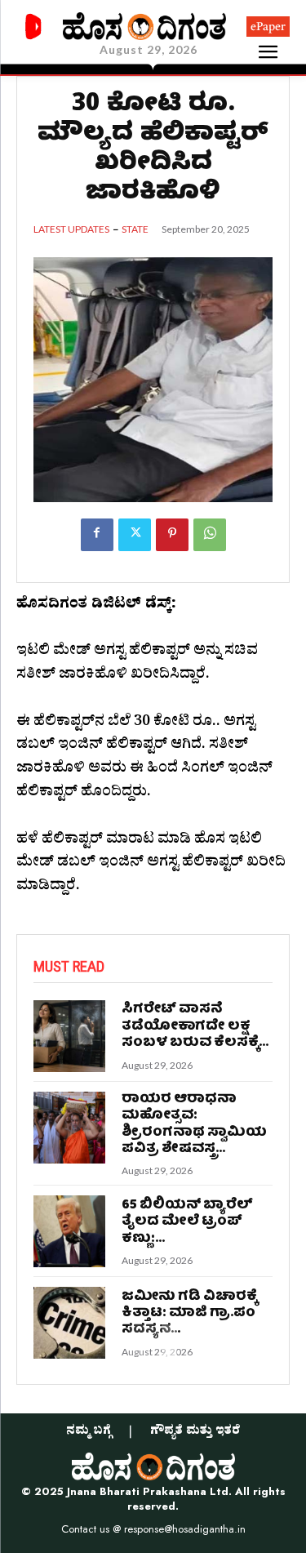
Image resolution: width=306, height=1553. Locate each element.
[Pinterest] (172, 534)
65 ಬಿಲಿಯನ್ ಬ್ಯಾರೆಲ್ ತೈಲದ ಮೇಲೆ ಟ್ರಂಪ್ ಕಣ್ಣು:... (187, 1222)
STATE (135, 229)
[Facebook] (97, 534)
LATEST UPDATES (71, 229)
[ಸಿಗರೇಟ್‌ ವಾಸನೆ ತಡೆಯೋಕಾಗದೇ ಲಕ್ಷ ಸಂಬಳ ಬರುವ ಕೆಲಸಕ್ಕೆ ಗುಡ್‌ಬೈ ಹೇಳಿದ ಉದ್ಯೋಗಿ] (69, 1036)
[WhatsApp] (209, 534)
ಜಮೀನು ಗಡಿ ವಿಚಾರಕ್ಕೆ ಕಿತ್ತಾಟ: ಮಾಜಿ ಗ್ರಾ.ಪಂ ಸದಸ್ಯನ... (189, 1313)
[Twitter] (134, 534)
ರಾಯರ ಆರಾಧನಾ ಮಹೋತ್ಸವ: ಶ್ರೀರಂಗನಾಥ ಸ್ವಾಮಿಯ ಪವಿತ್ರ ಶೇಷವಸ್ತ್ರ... (194, 1124)
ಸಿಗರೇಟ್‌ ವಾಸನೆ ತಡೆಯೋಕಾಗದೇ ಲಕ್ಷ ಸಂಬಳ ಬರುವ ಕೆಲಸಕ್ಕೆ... (195, 1026)
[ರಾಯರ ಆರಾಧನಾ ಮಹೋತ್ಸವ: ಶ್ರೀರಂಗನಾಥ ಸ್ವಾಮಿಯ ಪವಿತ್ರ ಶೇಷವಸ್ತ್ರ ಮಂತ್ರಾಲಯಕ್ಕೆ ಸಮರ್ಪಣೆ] (69, 1128)
